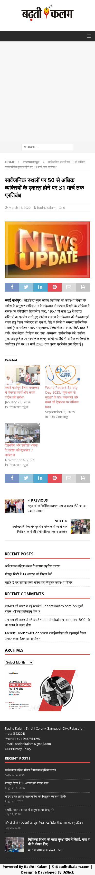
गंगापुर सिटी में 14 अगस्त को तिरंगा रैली (28, 574)
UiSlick (68, 872)
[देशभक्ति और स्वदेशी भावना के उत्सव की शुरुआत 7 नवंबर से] (22, 433)
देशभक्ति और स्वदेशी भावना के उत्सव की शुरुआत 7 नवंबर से (21, 450)
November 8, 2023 (43, 849)
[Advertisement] (47, 91)
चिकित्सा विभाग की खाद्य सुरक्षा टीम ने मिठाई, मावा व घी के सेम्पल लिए (59, 841)
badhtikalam (46, 207)
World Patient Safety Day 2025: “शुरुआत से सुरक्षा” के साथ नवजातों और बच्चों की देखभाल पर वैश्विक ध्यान (61, 397)
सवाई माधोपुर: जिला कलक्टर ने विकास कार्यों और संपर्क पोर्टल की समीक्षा (22, 392)
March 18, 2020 (19, 207)
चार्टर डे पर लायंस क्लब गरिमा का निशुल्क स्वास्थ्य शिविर (38, 582)
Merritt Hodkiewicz (19, 633)
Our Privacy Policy (18, 749)
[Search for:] (47, 146)
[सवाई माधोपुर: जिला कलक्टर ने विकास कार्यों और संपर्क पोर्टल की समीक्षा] (22, 375)
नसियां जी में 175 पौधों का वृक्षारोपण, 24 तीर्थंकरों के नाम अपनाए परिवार (44, 823)
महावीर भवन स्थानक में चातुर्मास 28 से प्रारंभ (30, 810)
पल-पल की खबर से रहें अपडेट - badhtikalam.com (38, 606)
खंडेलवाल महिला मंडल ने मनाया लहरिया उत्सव (32, 566)
